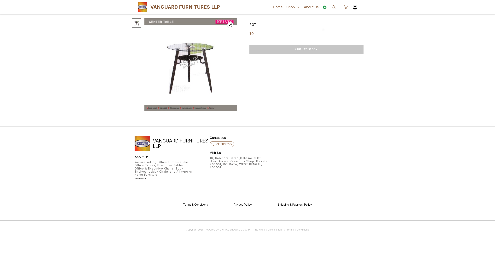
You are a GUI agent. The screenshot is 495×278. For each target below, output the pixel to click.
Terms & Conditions (298, 229)
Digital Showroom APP (235, 229)
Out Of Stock (306, 49)
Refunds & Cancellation (268, 229)
